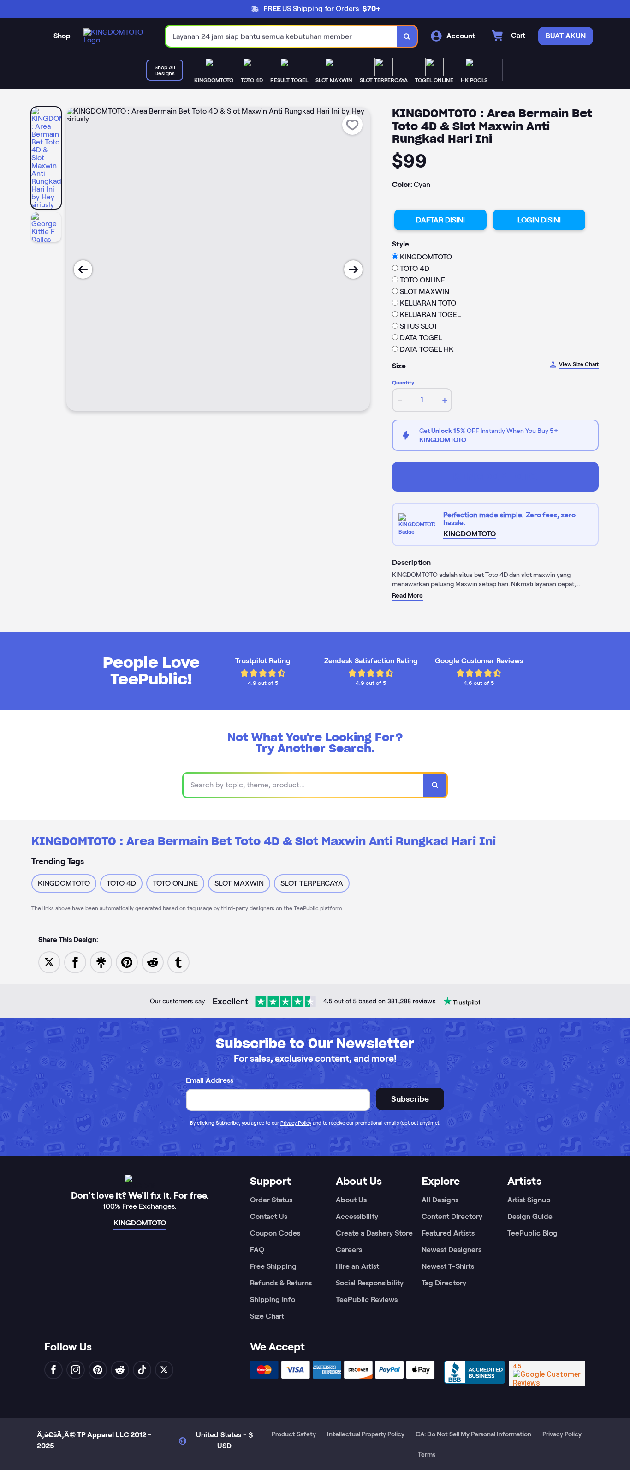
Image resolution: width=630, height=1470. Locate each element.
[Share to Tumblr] (178, 962)
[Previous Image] (83, 269)
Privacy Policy (295, 1123)
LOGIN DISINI (539, 220)
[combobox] (281, 36)
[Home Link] (115, 36)
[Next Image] (353, 269)
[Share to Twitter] (49, 962)
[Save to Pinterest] (127, 962)
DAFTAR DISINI (440, 220)
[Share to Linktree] (101, 962)
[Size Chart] (418, 524)
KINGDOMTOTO (495, 476)
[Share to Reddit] (153, 962)
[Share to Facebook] (75, 962)
